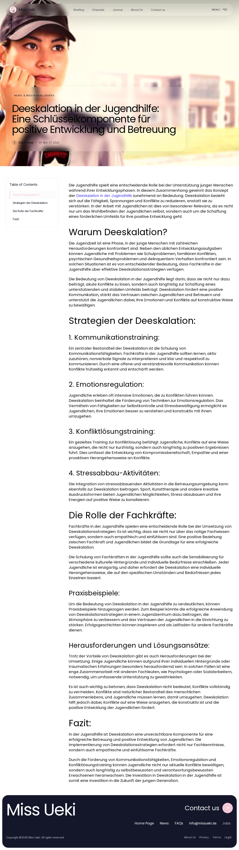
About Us (190, 837)
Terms (216, 837)
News (164, 823)
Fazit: (16, 219)
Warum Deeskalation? (26, 194)
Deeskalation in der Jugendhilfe (104, 195)
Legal (228, 837)
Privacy (204, 837)
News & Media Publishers (34, 95)
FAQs (179, 823)
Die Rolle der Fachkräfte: (28, 211)
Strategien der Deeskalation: (30, 202)
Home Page (144, 823)
